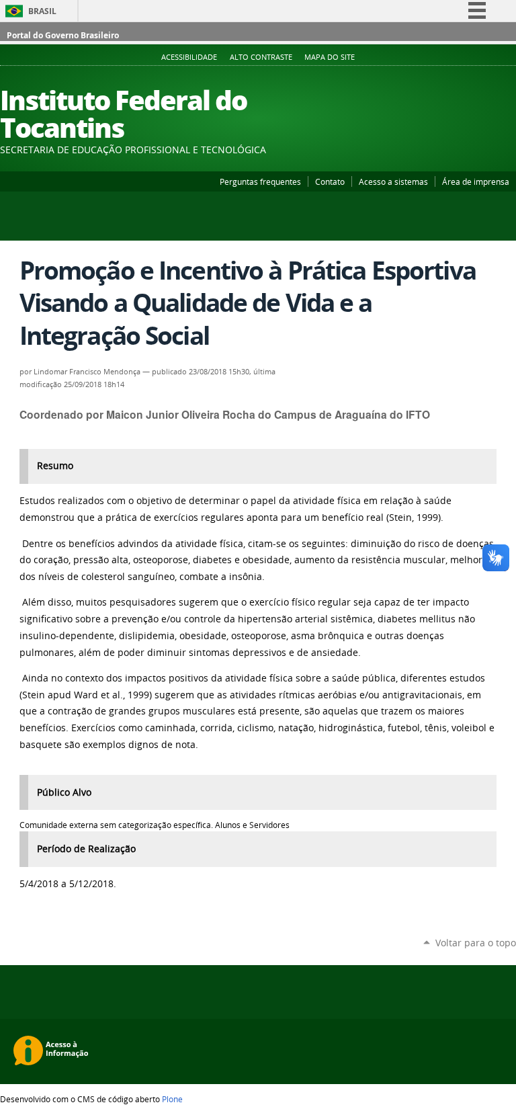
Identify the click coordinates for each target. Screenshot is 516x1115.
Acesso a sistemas (393, 181)
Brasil (42, 11)
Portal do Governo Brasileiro (63, 35)
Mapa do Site (329, 57)
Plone (172, 1098)
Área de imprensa (475, 181)
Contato (330, 181)
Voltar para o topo (475, 942)
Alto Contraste (261, 57)
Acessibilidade (189, 57)
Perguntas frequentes (260, 181)
